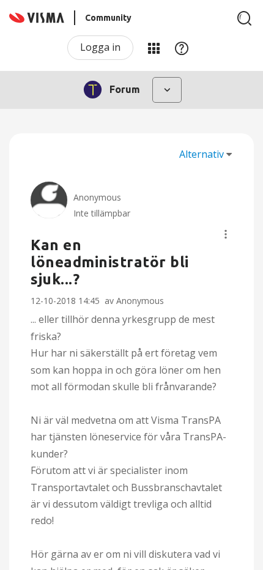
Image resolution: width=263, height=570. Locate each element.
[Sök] (244, 18)
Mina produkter (153, 48)
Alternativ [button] (201, 154)
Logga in (100, 47)
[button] (225, 234)
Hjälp (182, 48)
